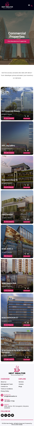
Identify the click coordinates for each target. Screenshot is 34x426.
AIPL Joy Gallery (8, 146)
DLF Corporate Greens (11, 111)
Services (21, 382)
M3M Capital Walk (9, 283)
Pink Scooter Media (17, 424)
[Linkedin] (12, 415)
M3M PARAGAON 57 (10, 318)
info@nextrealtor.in (10, 396)
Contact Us (4, 386)
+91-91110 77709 (9, 401)
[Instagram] (5, 415)
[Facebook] (2, 415)
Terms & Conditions (7, 389)
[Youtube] (9, 415)
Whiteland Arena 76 (9, 180)
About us (3, 382)
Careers (21, 384)
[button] (29, 5)
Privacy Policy (5, 391)
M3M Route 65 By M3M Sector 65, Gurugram (16, 351)
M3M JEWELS (7, 249)
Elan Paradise (7, 214)
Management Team (7, 384)
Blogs (20, 386)
